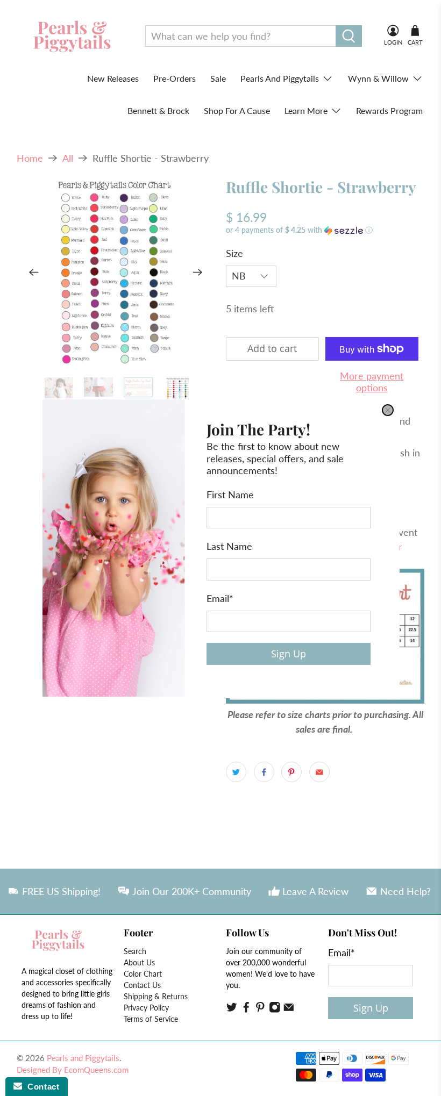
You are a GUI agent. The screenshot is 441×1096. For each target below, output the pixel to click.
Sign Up (288, 653)
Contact (40, 1086)
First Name (230, 494)
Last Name (229, 546)
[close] (387, 410)
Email (220, 598)
